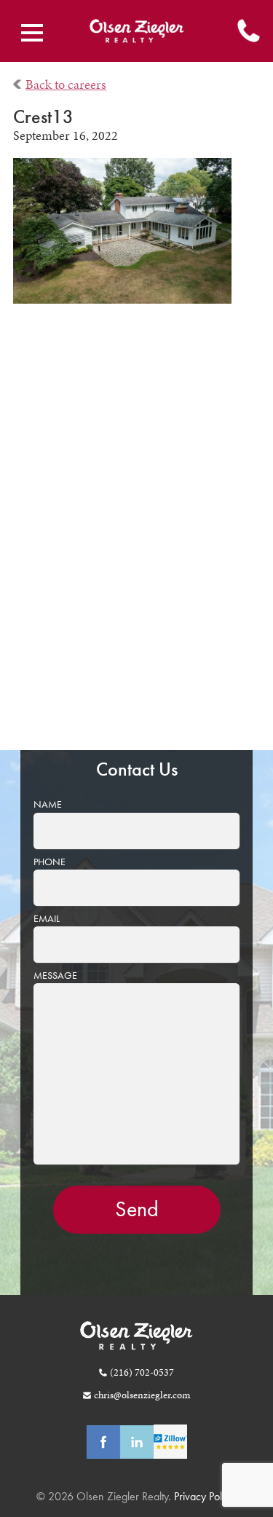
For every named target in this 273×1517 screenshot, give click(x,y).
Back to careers (65, 84)
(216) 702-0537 (141, 1372)
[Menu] (32, 33)
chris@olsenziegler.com (141, 1394)
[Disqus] (137, 537)
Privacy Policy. (204, 1496)
